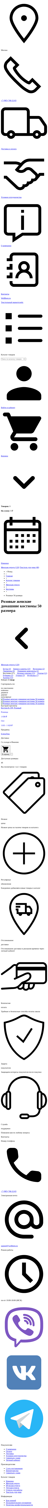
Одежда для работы (14, 1490)
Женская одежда (13, 1483)
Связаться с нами (13, 1458)
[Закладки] (12, 754)
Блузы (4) (7, 669)
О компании (6, 246)
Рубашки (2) (8, 675)
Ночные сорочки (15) (26, 673)
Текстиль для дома (13, 1492)
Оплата (9, 1451)
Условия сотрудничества (11, 197)
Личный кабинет (13, 1460)
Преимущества (12, 1471)
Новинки (10, 1481)
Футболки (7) (32, 675)
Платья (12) (42, 673)
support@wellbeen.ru (9, 1246)
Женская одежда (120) (10, 567)
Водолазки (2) (39, 669)
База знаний (11, 1500)
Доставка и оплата (8, 149)
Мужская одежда (13, 1486)
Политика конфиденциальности (19, 1505)
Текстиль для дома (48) (29, 567)
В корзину (5, 754)
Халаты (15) (8, 678)
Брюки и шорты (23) (21, 669)
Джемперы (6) (9, 671)
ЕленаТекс (5, 734)
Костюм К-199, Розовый (11, 708)
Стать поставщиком (14, 1468)
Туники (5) (20, 675)
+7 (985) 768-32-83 (8, 100)
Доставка (10, 1454)
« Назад (9, 572)
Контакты (5, 294)
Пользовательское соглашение (18, 1503)
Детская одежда (12, 1488)
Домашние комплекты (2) (28, 671)
